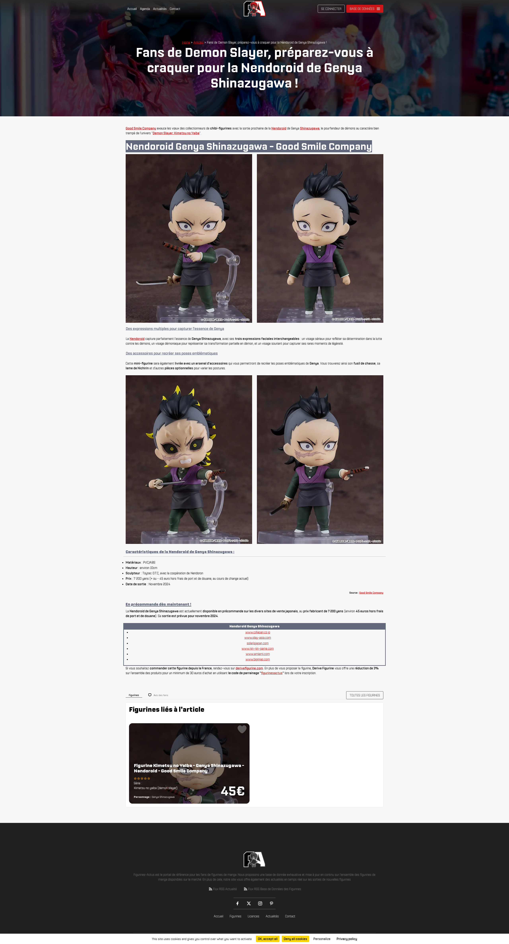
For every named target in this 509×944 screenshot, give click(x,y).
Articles (198, 42)
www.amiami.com (258, 654)
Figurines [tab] (134, 695)
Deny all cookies (295, 939)
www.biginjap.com (258, 659)
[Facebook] (237, 903)
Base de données (362, 9)
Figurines (235, 916)
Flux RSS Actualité (225, 889)
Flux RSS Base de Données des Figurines (274, 889)
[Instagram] (260, 903)
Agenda (145, 9)
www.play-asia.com (257, 638)
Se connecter (331, 9)
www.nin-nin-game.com (258, 648)
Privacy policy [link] (347, 939)
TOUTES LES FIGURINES (365, 695)
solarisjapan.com (258, 643)
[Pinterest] (271, 903)
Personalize (321, 939)
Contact (175, 9)
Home (186, 42)
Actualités (160, 9)
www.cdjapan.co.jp (257, 632)
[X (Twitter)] (248, 903)
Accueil (132, 9)
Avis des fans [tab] (161, 695)
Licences (253, 916)
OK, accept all (268, 939)
